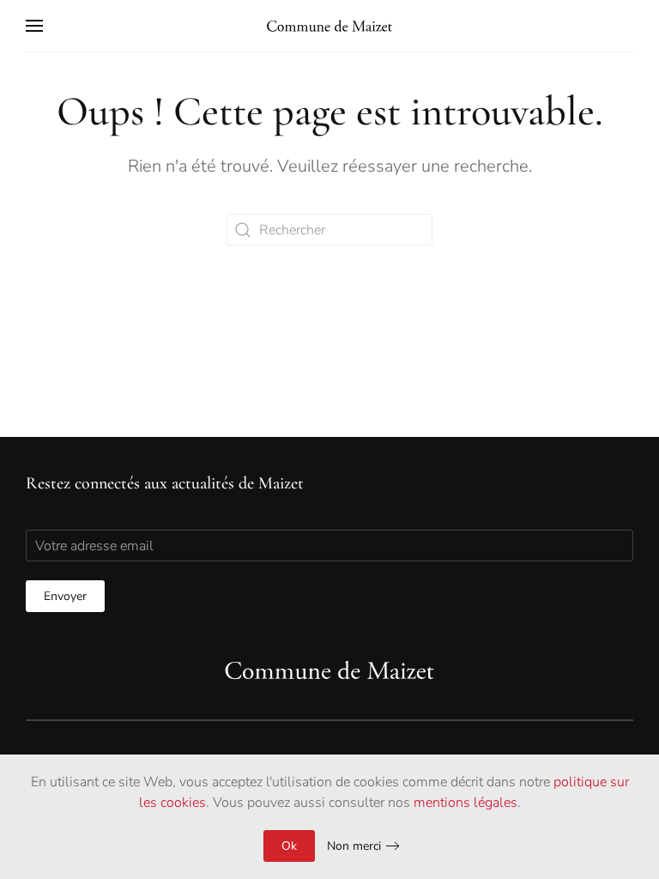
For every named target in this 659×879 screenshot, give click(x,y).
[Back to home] (329, 26)
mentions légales (465, 802)
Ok (289, 846)
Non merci (354, 846)
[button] (34, 26)
